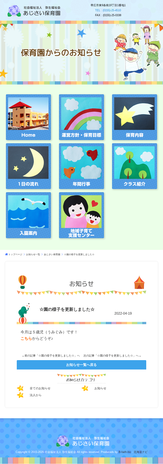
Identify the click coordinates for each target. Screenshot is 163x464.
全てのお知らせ (40, 388)
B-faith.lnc (124, 452)
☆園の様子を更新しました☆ (56, 355)
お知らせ (100, 388)
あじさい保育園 (52, 254)
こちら (26, 338)
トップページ (15, 254)
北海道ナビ (141, 452)
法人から (36, 395)
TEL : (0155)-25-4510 (108, 10)
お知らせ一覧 (33, 254)
